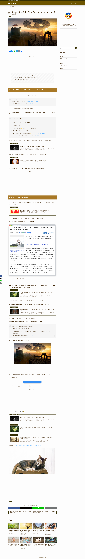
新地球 (10, 501)
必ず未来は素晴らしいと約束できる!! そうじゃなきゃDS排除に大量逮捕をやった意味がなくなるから (37, 438)
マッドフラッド (64, 58)
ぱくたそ (16, 445)
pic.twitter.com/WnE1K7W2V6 (38, 133)
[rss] (75, 0)
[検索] (76, 0)
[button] (14, 508)
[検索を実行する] (76, 48)
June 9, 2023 (30, 335)
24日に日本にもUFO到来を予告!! (21, 79)
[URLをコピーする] (51, 508)
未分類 (62, 68)
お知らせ (62, 56)
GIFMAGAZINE (22, 445)
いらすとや (31, 445)
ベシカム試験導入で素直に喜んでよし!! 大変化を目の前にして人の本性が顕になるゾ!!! (36, 293)
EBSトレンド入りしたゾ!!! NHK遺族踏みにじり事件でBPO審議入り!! (34, 210)
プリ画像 (35, 445)
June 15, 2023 (36, 135)
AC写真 (27, 445)
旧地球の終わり (64, 65)
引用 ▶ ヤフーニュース (16, 225)
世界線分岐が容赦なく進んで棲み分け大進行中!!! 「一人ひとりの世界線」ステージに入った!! (37, 310)
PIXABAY (39, 445)
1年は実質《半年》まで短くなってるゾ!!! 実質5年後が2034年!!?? (33, 160)
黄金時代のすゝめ (13, 3)
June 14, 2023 (30, 103)
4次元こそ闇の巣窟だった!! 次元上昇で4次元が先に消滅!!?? (32, 146)
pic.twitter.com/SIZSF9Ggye (32, 101)
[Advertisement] (32, 63)
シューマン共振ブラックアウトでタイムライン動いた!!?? (26, 77)
